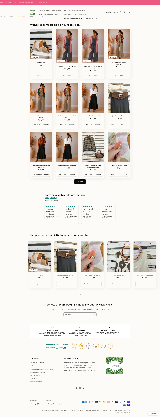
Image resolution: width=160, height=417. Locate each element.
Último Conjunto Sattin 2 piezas (67, 116)
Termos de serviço (36, 381)
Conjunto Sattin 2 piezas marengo (93, 67)
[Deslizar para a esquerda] (76, 295)
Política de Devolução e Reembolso (42, 369)
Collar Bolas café (118, 275)
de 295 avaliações (52, 200)
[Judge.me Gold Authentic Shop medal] (74, 346)
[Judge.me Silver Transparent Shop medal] (89, 346)
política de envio (35, 375)
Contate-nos (34, 366)
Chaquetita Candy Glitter (67, 66)
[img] (81, 198)
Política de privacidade (37, 372)
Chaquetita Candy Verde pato (41, 116)
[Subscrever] (94, 314)
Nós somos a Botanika (37, 363)
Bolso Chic (41, 62)
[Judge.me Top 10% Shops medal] (103, 346)
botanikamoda (50, 410)
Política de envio (117, 410)
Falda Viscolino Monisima (93, 116)
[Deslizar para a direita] (84, 295)
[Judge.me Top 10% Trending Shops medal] (110, 346)
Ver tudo (80, 181)
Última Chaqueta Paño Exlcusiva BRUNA (93, 166)
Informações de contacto (123, 412)
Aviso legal (127, 410)
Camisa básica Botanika (67, 165)
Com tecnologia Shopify (62, 410)
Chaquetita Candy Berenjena (119, 63)
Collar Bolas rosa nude (145, 275)
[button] (121, 12)
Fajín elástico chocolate (119, 116)
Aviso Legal (33, 378)
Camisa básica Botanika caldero (41, 166)
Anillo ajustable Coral (119, 165)
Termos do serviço (106, 410)
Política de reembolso (77, 410)
